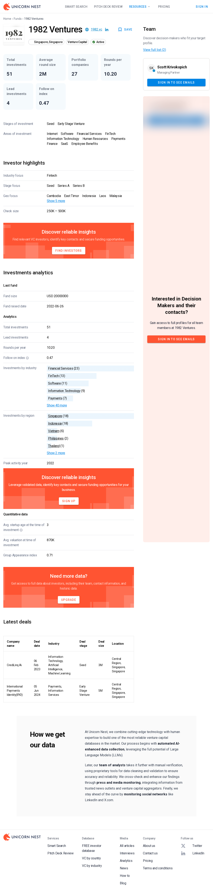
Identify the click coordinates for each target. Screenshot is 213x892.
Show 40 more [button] (57, 405)
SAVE (128, 29)
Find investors (68, 250)
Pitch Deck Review (108, 6)
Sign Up (68, 501)
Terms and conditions (157, 868)
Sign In (202, 6)
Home (7, 18)
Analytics (126, 861)
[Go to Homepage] (22, 6)
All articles (127, 846)
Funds (18, 18)
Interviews (127, 853)
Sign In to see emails (176, 82)
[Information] (27, 357)
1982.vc (96, 29)
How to (125, 876)
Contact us (150, 853)
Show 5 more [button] (56, 201)
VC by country (91, 858)
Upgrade (68, 599)
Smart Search (76, 6)
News (124, 868)
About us (149, 846)
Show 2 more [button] (56, 453)
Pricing (164, 6)
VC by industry (92, 866)
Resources (137, 6)
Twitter (197, 846)
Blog (123, 883)
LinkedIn (198, 853)
